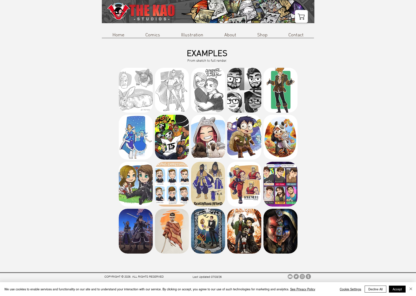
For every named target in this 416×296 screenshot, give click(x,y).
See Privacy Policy (302, 289)
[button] (153, 36)
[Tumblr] (308, 276)
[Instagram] (302, 276)
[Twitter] (296, 276)
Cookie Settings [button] (350, 289)
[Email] (290, 276)
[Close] (410, 289)
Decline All (375, 289)
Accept (397, 289)
